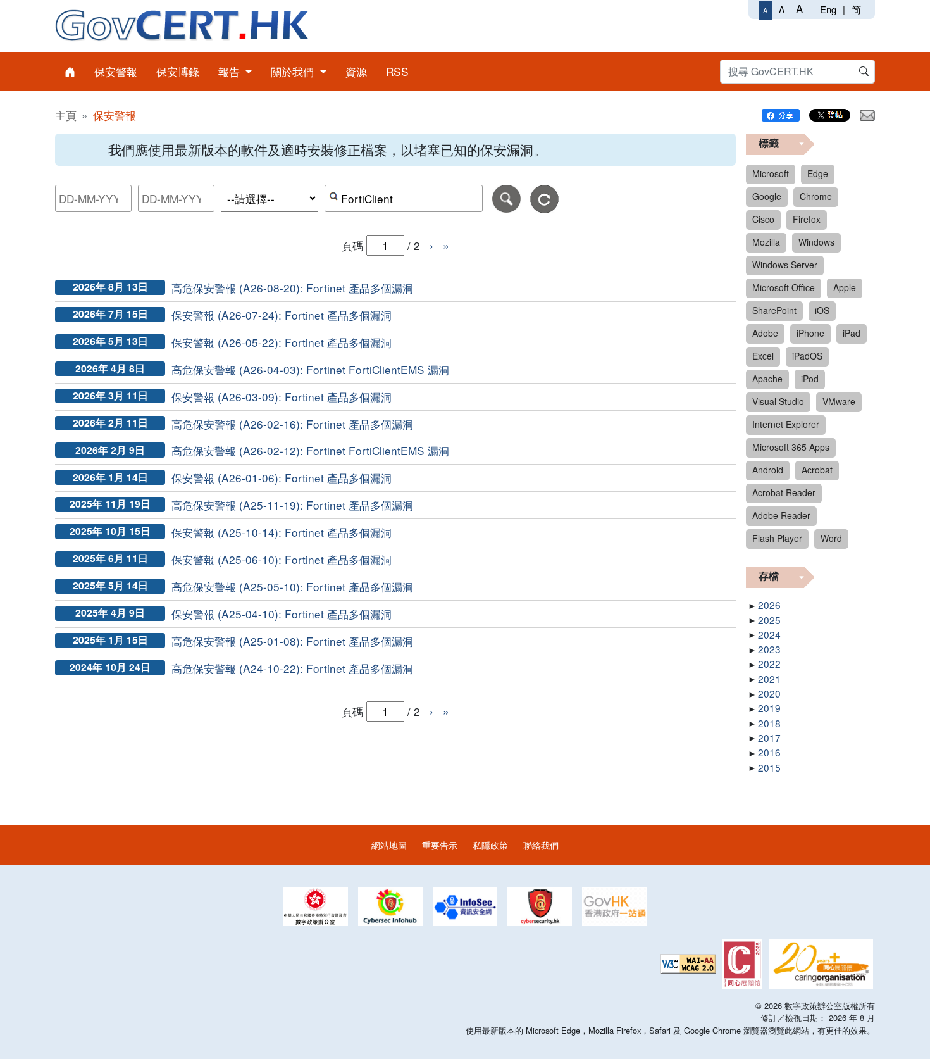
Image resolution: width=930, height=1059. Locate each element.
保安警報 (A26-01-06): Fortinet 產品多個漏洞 (281, 478)
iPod (810, 378)
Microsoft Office (783, 287)
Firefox (807, 219)
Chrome (816, 196)
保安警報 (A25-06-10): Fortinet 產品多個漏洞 (281, 559)
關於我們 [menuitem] (294, 71)
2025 (769, 620)
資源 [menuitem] (356, 71)
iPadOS (807, 355)
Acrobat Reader (783, 492)
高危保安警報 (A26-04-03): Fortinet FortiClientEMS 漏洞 (310, 369)
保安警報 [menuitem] (115, 71)
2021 (769, 679)
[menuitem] (70, 71)
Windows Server (784, 264)
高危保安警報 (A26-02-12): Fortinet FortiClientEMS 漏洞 (310, 450)
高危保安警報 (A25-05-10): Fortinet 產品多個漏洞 (292, 586)
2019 (769, 708)
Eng (828, 9)
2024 (769, 634)
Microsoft (770, 173)
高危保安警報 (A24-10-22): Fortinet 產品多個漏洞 (292, 668)
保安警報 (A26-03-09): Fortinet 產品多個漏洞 (281, 396)
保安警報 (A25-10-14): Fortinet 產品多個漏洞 (281, 532)
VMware (838, 401)
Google (766, 196)
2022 (769, 663)
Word (831, 538)
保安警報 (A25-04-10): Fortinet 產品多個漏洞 (281, 614)
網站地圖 (389, 844)
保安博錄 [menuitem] (177, 71)
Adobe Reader (781, 515)
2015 (769, 767)
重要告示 (439, 844)
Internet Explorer (785, 424)
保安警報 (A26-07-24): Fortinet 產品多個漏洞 (281, 315)
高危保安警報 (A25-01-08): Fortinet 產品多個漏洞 (292, 641)
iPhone (810, 333)
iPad (851, 333)
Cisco (763, 219)
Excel (763, 355)
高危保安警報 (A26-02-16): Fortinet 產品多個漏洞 (292, 424)
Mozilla (766, 241)
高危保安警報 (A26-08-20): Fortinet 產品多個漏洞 (292, 288)
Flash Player (777, 538)
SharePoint (774, 310)
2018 (769, 723)
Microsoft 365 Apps (790, 447)
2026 (769, 604)
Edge (817, 173)
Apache (767, 378)
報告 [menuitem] (230, 71)
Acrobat (817, 469)
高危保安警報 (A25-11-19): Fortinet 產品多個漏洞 (292, 505)
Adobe (765, 333)
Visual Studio (778, 401)
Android (767, 469)
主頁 (66, 115)
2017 (769, 737)
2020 (769, 693)
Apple (844, 287)
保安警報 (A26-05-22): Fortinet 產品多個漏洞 (281, 342)
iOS (822, 310)
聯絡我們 (541, 844)
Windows (816, 241)
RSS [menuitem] (397, 71)
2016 (769, 752)
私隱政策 (490, 844)
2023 (769, 649)
